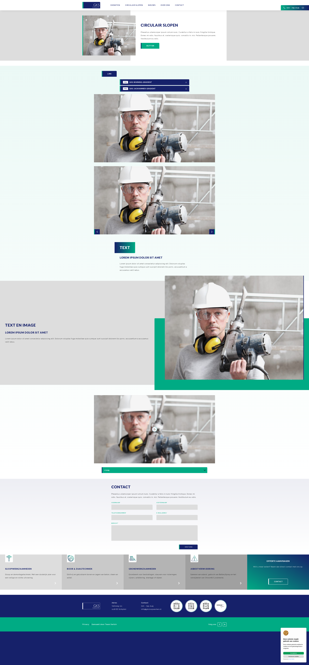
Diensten (115, 5)
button (150, 46)
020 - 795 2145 (293, 8)
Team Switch (111, 624)
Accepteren (293, 653)
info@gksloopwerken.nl (151, 609)
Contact (179, 5)
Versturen (188, 547)
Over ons (165, 5)
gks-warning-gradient (138, 82)
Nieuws (152, 5)
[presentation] (97, 231)
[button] (153, 230)
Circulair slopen (134, 5)
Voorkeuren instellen (293, 656)
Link (110, 74)
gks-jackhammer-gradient (140, 89)
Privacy (85, 624)
